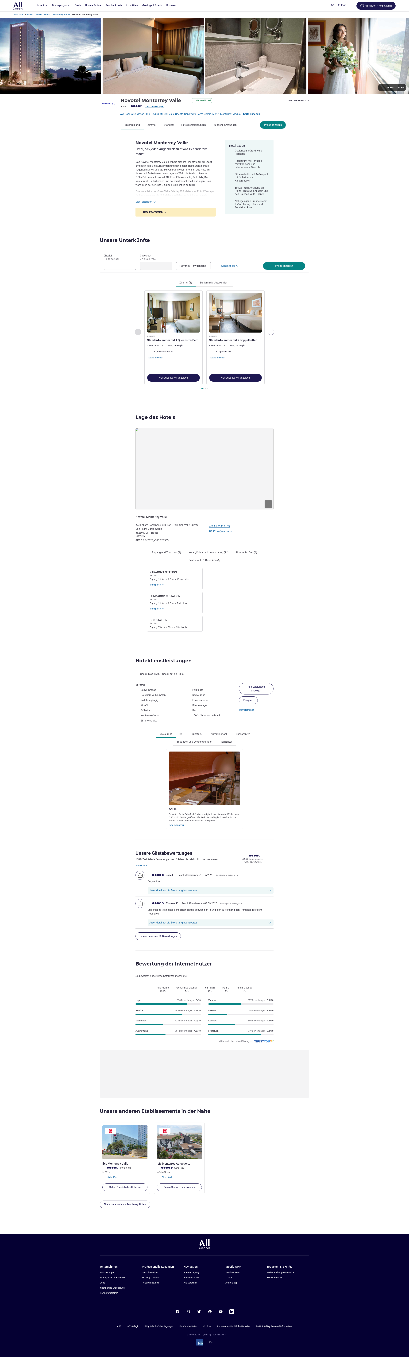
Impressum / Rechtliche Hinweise (233, 1326)
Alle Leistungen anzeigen (256, 688)
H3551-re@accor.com (221, 531)
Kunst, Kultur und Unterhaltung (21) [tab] (208, 552)
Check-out (148, 257)
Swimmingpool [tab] (218, 734)
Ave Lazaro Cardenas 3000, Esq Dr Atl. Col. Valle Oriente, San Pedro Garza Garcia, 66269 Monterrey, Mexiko (180, 114)
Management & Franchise (112, 1277)
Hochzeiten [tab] (226, 741)
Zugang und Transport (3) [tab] (166, 552)
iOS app (229, 1277)
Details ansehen (177, 825)
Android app (231, 1282)
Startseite (18, 14)
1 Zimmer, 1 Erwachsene (192, 265)
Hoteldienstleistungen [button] (163, 661)
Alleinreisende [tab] (244, 989)
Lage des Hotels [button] (155, 417)
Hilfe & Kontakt (274, 1277)
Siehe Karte (113, 1177)
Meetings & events (151, 1277)
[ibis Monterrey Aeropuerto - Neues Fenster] (179, 1142)
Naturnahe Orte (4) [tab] (246, 552)
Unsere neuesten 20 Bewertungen (158, 936)
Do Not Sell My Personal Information (274, 1326)
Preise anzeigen (273, 124)
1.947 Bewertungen (154, 106)
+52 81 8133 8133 (219, 526)
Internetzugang (191, 1272)
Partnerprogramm (109, 1293)
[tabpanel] (204, 340)
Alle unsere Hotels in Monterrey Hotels (125, 1204)
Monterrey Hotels (61, 14)
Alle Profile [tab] (163, 989)
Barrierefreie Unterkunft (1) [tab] (215, 282)
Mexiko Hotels (43, 14)
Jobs (102, 1282)
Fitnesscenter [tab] (242, 734)
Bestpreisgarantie (299, 101)
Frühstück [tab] (196, 734)
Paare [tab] (225, 989)
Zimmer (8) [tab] (185, 282)
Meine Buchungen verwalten (281, 1272)
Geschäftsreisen (150, 1272)
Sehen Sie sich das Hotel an (125, 1187)
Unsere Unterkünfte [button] (125, 240)
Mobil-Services (232, 1272)
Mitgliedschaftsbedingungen (159, 1326)
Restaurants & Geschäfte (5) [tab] (204, 560)
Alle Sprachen (190, 1282)
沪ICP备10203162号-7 (214, 1334)
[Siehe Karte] (204, 468)
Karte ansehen (251, 114)
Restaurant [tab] (165, 734)
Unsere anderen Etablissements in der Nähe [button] (155, 1111)
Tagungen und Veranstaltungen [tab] (194, 741)
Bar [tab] (181, 734)
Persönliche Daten (188, 1326)
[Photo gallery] (204, 56)
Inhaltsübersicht (192, 1277)
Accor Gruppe (107, 1272)
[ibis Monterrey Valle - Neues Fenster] (124, 1142)
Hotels (30, 14)
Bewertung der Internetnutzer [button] (173, 964)
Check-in (111, 257)
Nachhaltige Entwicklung (112, 1288)
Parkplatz (248, 700)
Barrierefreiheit (246, 710)
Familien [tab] (210, 989)
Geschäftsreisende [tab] (186, 989)
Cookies (207, 1326)
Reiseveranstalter (150, 1282)
